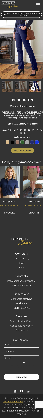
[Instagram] (28, 391)
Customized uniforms (22, 321)
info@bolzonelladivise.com (21, 281)
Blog (21, 263)
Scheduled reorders (21, 325)
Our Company (21, 258)
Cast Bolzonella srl (13, 401)
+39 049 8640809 (21, 285)
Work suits (21, 303)
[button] (33, 88)
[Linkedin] (15, 391)
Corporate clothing (21, 298)
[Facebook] (21, 391)
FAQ (21, 267)
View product (9, 201)
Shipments (22, 330)
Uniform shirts (21, 307)
